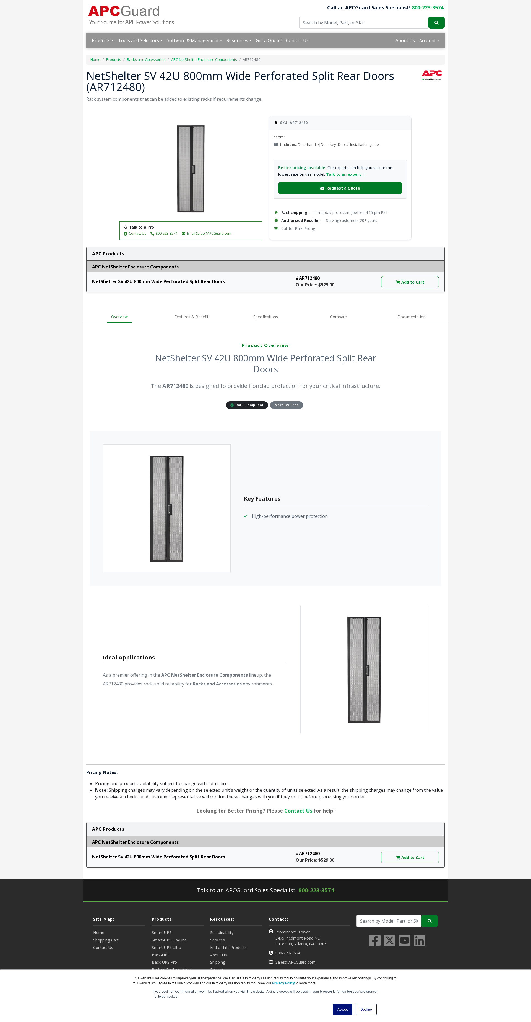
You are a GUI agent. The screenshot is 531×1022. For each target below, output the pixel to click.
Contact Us (297, 40)
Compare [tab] (338, 316)
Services (217, 940)
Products (101, 40)
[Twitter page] (389, 944)
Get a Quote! (269, 40)
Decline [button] (366, 1009)
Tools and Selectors (138, 40)
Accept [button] (342, 1009)
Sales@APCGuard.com (295, 962)
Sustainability (221, 932)
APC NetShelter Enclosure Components (204, 59)
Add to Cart (412, 282)
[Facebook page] (375, 944)
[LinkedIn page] (419, 944)
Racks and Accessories (146, 59)
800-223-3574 (427, 7)
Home (95, 59)
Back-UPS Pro (164, 962)
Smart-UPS (161, 932)
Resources (237, 40)
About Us (405, 40)
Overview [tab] (119, 316)
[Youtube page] (404, 944)
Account (427, 40)
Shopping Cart (106, 940)
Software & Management (193, 40)
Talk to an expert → (346, 174)
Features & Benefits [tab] (192, 316)
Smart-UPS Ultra (166, 947)
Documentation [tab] (411, 316)
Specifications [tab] (265, 316)
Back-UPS (161, 955)
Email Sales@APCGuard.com (209, 233)
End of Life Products (228, 947)
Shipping (217, 962)
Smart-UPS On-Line (169, 940)
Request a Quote (343, 188)
